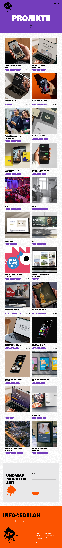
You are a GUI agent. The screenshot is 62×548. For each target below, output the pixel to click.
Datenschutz (38, 542)
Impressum (47, 542)
